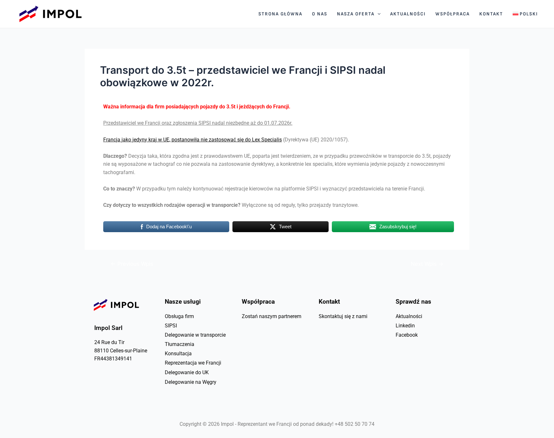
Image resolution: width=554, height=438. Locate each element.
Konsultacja (178, 353)
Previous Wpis (132, 263)
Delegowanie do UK (187, 372)
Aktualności (409, 316)
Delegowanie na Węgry (190, 382)
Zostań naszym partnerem (271, 316)
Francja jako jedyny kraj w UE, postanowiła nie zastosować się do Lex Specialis (192, 140)
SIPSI (171, 326)
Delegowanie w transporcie (195, 335)
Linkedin (405, 326)
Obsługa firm (179, 316)
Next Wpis (427, 263)
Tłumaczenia (179, 344)
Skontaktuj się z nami (343, 316)
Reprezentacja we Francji (193, 363)
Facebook (407, 335)
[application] (377, 14)
